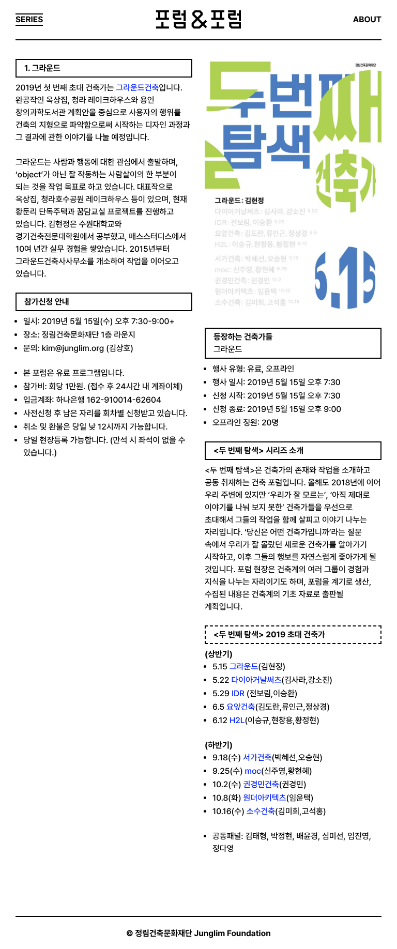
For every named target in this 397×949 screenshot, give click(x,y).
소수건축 (261, 811)
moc (253, 771)
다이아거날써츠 (256, 680)
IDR (238, 693)
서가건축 (257, 757)
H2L (237, 720)
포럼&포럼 (198, 19)
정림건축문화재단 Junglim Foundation (203, 933)
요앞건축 (240, 707)
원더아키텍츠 (264, 798)
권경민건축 (261, 784)
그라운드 (244, 666)
